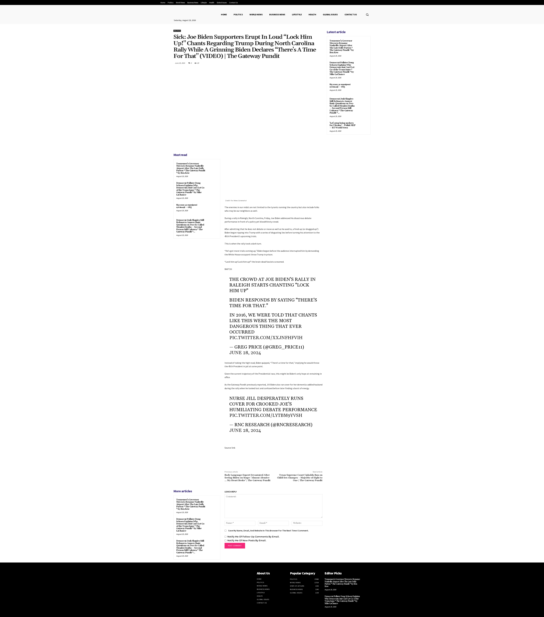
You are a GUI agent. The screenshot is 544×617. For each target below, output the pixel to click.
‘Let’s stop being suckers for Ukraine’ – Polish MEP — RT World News (342, 125)
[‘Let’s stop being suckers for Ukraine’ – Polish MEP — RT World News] (363, 126)
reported (261, 384)
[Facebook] (293, 63)
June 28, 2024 (245, 353)
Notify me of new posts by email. (246, 540)
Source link (230, 447)
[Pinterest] (306, 63)
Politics (177, 31)
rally (235, 218)
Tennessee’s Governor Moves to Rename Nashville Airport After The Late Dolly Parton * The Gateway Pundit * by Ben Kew (190, 168)
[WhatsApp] (313, 63)
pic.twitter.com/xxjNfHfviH (266, 338)
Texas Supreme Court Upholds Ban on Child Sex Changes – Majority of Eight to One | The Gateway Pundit (299, 478)
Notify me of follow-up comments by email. (253, 536)
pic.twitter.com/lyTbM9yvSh (265, 415)
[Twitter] (300, 63)
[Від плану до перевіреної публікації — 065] (212, 208)
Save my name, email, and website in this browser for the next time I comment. (268, 530)
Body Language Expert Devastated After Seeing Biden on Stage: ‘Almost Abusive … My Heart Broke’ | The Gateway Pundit (247, 478)
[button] (367, 14)
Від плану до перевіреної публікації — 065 (186, 206)
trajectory (247, 373)
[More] (319, 63)
